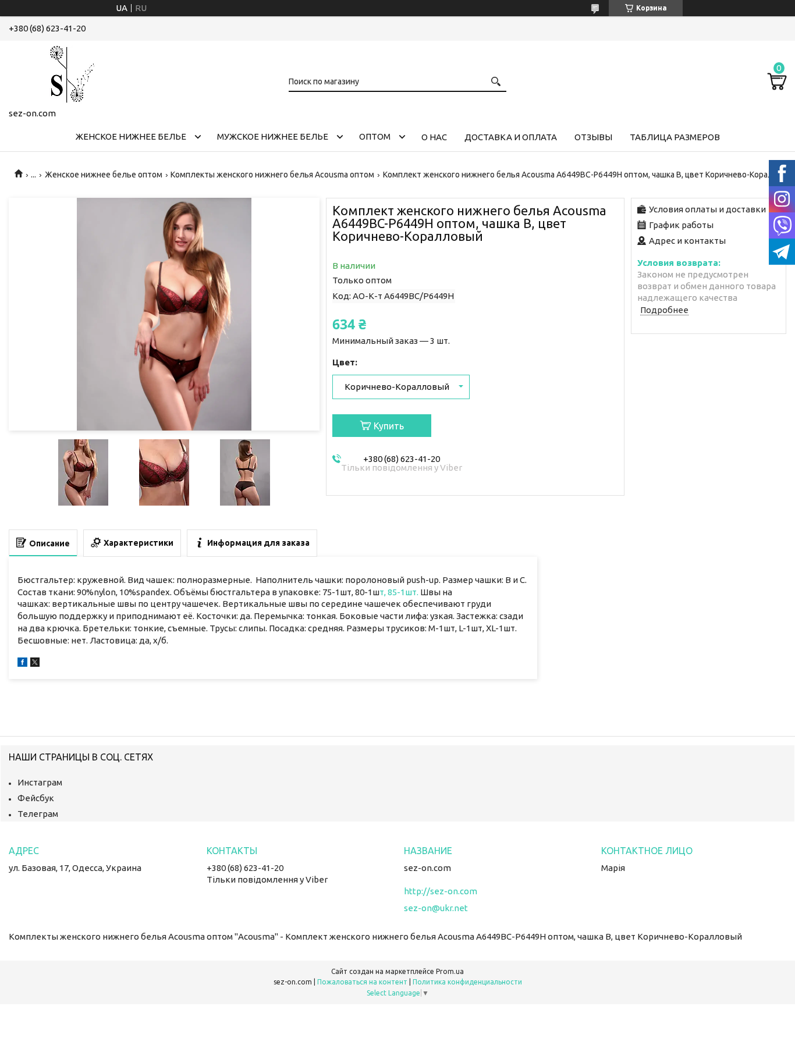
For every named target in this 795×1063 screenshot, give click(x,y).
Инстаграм (39, 782)
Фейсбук (35, 798)
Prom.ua (450, 971)
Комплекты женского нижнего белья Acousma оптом (272, 174)
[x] (35, 664)
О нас (434, 137)
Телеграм (37, 814)
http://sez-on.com (440, 891)
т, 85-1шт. (399, 592)
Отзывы (593, 137)
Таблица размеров (675, 137)
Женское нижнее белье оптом (103, 174)
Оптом (375, 136)
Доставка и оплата (510, 137)
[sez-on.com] (67, 72)
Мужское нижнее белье (272, 136)
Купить (389, 426)
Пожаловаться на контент (362, 982)
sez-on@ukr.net (436, 908)
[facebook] (22, 664)
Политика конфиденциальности (467, 982)
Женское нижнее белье (131, 136)
